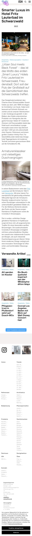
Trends (19, 362)
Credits (4, 472)
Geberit (19, 433)
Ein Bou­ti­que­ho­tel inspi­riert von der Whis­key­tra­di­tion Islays (24, 278)
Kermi (19, 441)
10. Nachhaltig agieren (20, 385)
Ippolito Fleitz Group (20, 416)
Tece (18, 446)
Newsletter (5, 476)
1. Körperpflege (20, 368)
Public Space (5, 397)
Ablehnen (16, 532)
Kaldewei (20, 439)
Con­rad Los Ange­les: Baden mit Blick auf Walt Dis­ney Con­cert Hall (24, 313)
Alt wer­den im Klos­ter (7, 273)
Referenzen (5, 392)
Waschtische (5, 431)
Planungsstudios (23, 406)
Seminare (4, 453)
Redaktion (20, 465)
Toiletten (4, 435)
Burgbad (20, 425)
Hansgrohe (9, 193)
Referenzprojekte (15, 60)
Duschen (25, 60)
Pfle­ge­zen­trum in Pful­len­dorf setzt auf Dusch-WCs (8, 310)
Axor (18, 422)
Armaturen (5, 61)
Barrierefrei (20, 403)
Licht (18, 401)
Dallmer (19, 427)
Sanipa (19, 444)
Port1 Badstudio (20, 414)
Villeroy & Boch (20, 450)
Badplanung (5, 406)
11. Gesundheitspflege (20, 387)
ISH (2, 456)
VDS (18, 463)
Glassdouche (20, 435)
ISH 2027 (4, 459)
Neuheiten (5, 422)
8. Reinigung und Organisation (20, 382)
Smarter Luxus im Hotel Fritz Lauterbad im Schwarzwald (16, 15)
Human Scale (20, 366)
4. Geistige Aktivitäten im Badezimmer (20, 374)
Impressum (5, 470)
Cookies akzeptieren (16, 528)
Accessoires (5, 423)
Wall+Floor (20, 395)
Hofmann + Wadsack (20, 408)
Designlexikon (21, 453)
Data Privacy (5, 474)
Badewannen (5, 427)
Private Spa (5, 399)
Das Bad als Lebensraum (20, 365)
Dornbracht (20, 429)
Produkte (4, 419)
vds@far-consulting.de (7, 498)
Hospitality (5, 60)
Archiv (19, 389)
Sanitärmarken (22, 419)
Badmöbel (5, 433)
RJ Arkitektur (20, 410)
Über (18, 456)
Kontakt (4, 468)
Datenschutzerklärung (15, 524)
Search (25, 1)
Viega (19, 448)
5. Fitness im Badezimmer (20, 376)
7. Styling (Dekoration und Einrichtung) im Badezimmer (20, 380)
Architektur (21, 392)
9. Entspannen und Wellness (20, 384)
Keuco (19, 442)
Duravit (19, 431)
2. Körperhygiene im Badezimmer (20, 370)
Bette (19, 423)
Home (3, 362)
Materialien (20, 399)
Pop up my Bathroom (20, 459)
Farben (19, 397)
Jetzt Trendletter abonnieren (16, 330)
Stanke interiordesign (20, 412)
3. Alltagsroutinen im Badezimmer (20, 372)
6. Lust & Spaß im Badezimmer (20, 378)
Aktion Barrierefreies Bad (20, 461)
